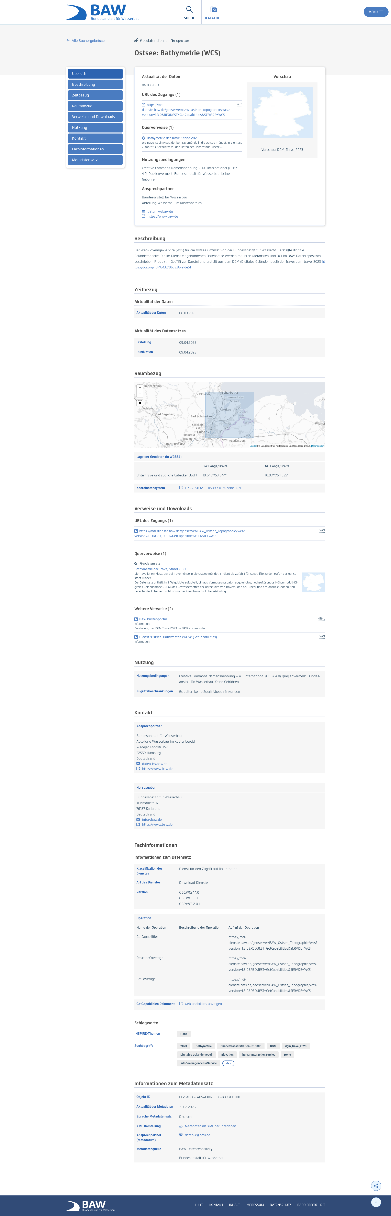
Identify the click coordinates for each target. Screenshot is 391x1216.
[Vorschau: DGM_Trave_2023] (282, 112)
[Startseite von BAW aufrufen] (90, 1205)
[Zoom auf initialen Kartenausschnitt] (140, 403)
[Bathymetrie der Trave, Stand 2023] (313, 582)
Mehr (228, 1063)
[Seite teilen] (376, 1186)
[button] (140, 388)
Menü (373, 12)
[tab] (95, 74)
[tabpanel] (95, 117)
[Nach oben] (376, 1202)
